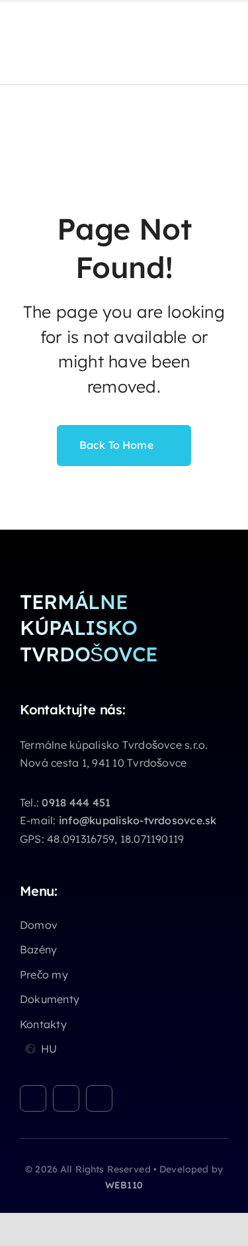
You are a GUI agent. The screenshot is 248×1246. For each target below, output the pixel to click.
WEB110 (124, 1185)
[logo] (53, 16)
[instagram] (66, 1098)
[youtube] (99, 1098)
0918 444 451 (76, 802)
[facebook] (33, 1098)
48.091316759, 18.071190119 (115, 838)
